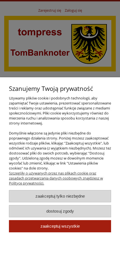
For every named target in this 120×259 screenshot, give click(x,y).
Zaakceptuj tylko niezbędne (60, 196)
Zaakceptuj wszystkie (60, 226)
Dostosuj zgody (60, 211)
